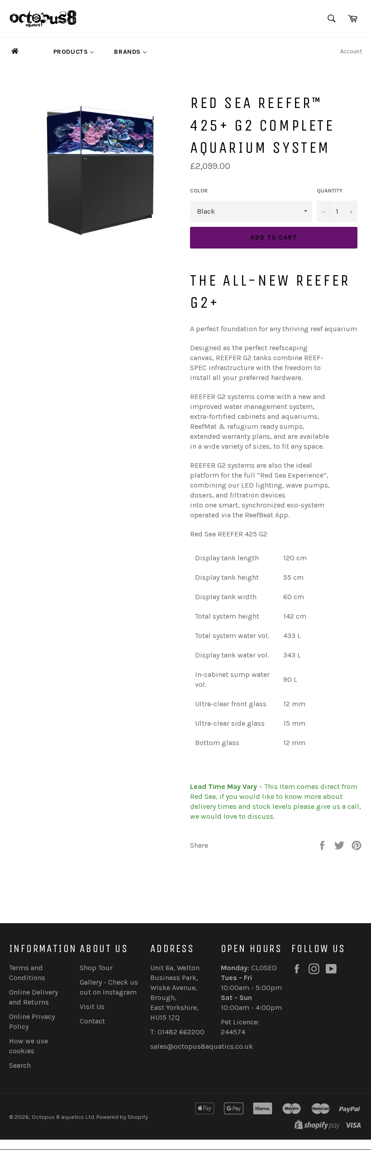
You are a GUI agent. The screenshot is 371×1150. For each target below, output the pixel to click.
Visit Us (92, 1006)
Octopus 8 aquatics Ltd (63, 1116)
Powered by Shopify (122, 1116)
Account (351, 51)
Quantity (329, 191)
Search (20, 1065)
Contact (92, 1021)
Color (199, 191)
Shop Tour (96, 967)
